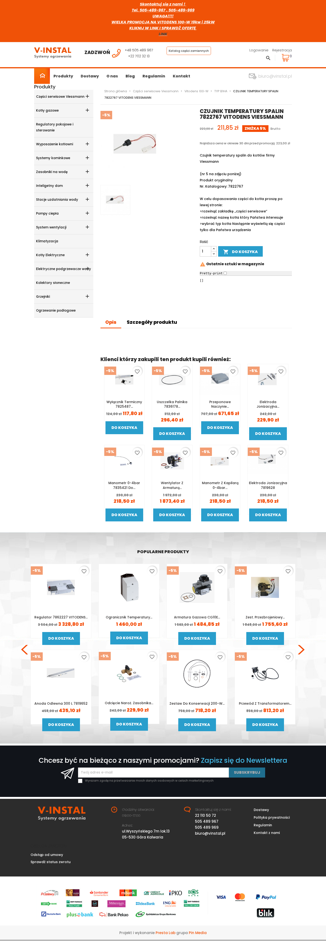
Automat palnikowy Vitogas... (61, 617)
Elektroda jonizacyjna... (268, 404)
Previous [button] (24, 649)
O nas (112, 76)
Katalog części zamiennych (189, 51)
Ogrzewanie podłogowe (56, 310)
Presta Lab (165, 932)
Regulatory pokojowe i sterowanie (54, 127)
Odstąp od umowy (47, 854)
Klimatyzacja (47, 241)
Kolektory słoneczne (53, 283)
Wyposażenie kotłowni (54, 144)
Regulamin (153, 76)
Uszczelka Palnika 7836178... (172, 404)
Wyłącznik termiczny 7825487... (124, 404)
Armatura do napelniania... (61, 703)
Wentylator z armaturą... (172, 485)
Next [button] (301, 649)
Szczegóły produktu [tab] (152, 322)
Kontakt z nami (267, 832)
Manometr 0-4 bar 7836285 (129, 703)
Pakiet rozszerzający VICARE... (197, 617)
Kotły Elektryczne (50, 255)
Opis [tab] (110, 322)
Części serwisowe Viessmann (60, 96)
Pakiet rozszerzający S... (265, 617)
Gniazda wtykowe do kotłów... (129, 617)
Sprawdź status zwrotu (51, 862)
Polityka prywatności (272, 817)
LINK (163, 34)
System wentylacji (51, 227)
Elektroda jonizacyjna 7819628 (268, 485)
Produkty (63, 76)
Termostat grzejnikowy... (265, 703)
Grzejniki (43, 296)
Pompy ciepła (47, 213)
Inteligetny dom (49, 186)
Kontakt (181, 76)
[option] (61, 649)
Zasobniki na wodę (52, 172)
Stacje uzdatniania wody (57, 199)
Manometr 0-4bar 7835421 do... (124, 485)
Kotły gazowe (47, 110)
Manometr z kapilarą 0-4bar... (220, 485)
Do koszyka (240, 252)
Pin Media (198, 932)
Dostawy (90, 76)
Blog (130, 76)
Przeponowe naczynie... (220, 404)
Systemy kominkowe (53, 158)
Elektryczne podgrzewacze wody (63, 269)
